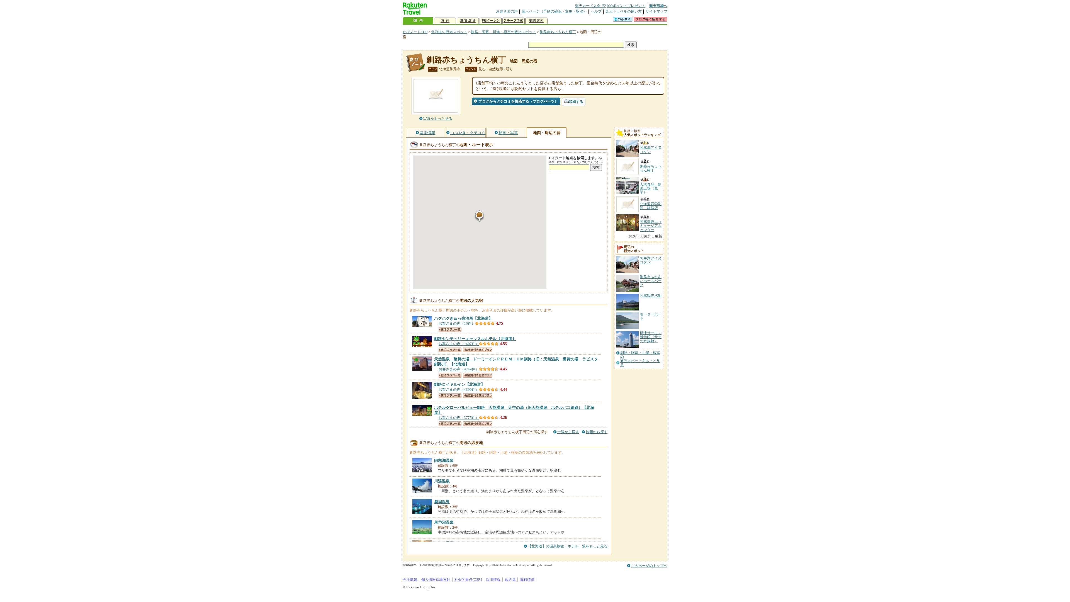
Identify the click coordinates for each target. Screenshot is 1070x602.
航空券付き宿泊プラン (477, 350)
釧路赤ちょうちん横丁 (558, 32)
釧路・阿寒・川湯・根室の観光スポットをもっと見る (640, 359)
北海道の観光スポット (449, 32)
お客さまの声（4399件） (459, 389)
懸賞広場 (468, 21)
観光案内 (536, 21)
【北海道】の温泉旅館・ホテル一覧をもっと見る (567, 546)
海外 (445, 21)
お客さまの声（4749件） (459, 369)
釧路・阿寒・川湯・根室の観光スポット (503, 32)
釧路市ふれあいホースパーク (651, 281)
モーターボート (651, 316)
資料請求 (527, 579)
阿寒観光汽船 (651, 295)
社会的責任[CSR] (468, 579)
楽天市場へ (658, 6)
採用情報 (493, 579)
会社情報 (410, 579)
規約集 (510, 579)
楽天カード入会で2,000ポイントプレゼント (610, 6)
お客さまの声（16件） (457, 323)
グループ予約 (513, 21)
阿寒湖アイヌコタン (651, 260)
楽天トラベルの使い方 (623, 11)
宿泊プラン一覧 (450, 329)
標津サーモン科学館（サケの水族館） (651, 337)
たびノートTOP (415, 32)
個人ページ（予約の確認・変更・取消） (554, 11)
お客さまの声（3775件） (459, 418)
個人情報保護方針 (435, 579)
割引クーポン (491, 21)
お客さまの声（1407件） (459, 344)
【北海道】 (463, 318)
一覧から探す (568, 432)
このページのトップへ (649, 566)
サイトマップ (656, 11)
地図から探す (596, 432)
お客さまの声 (507, 11)
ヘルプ (596, 11)
